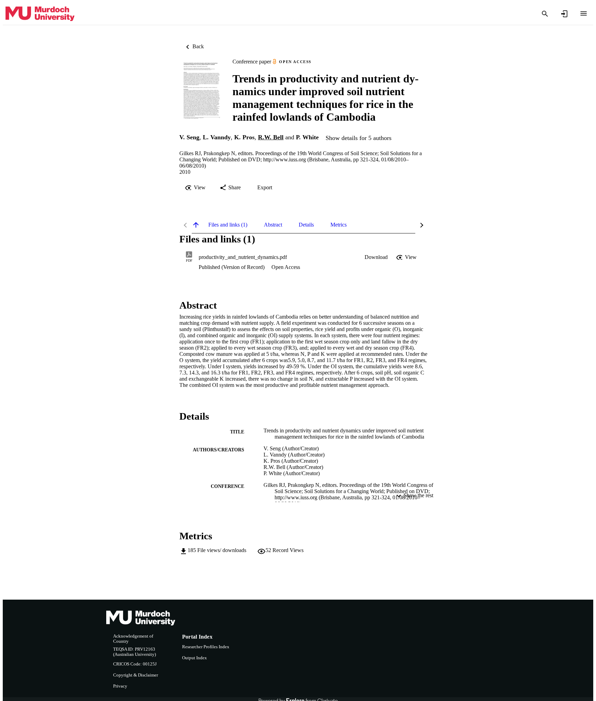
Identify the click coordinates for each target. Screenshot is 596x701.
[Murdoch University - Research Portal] (40, 14)
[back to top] (196, 225)
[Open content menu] (583, 13)
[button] (376, 257)
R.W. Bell (271, 137)
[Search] (545, 14)
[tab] (228, 225)
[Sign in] (564, 14)
